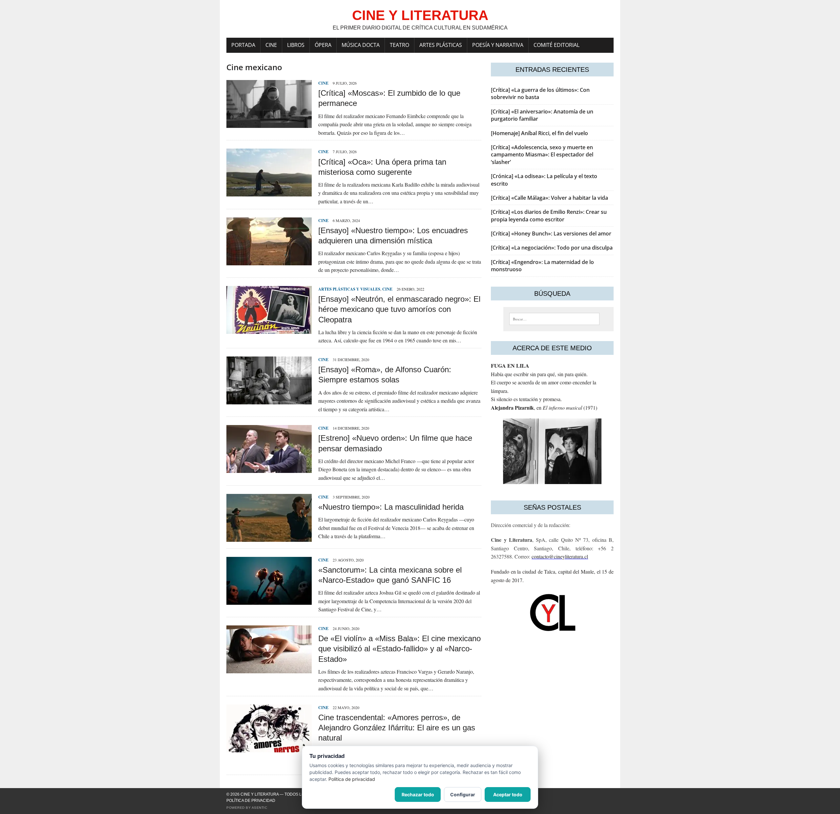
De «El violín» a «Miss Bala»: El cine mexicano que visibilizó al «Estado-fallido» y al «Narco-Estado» (399, 648)
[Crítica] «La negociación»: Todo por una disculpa (552, 247)
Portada (243, 45)
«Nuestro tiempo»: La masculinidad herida (391, 506)
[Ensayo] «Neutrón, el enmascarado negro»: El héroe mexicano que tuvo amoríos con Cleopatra (399, 309)
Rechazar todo (418, 794)
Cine (271, 45)
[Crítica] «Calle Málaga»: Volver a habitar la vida (549, 197)
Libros (295, 45)
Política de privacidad (250, 800)
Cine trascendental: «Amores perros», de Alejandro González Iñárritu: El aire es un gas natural (396, 727)
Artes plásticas (440, 45)
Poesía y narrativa (497, 45)
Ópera (323, 45)
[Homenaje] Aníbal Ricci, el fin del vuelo (539, 133)
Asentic (259, 807)
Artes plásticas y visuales (349, 289)
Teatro (399, 45)
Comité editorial (556, 45)
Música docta (361, 45)
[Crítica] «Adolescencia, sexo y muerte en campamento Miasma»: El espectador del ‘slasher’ (542, 155)
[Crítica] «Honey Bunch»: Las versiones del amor (551, 233)
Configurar (462, 794)
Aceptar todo (507, 794)
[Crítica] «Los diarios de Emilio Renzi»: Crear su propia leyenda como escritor (549, 215)
